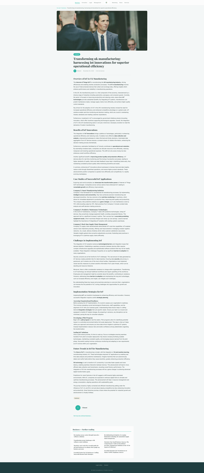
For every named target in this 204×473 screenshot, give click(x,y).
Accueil (58, 8)
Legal (90, 2)
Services (126, 2)
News (120, 2)
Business (77, 2)
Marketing (114, 2)
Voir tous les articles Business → (82, 416)
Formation (84, 2)
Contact (106, 465)
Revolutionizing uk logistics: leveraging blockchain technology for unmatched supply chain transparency (116, 436)
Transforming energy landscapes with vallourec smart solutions (84, 441)
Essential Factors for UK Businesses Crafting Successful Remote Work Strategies (86, 453)
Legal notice (99, 465)
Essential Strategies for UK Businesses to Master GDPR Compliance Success (115, 451)
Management (97, 2)
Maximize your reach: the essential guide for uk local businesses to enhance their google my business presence (87, 447)
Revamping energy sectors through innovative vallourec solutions (86, 435)
